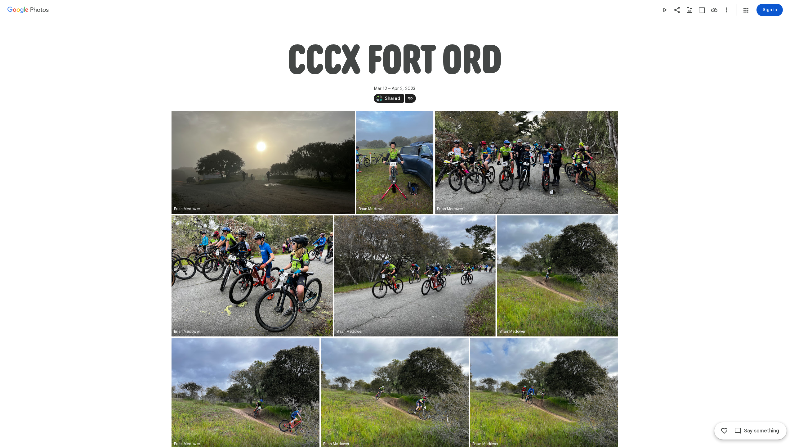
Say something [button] (761, 431)
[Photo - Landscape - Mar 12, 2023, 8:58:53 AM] (526, 162)
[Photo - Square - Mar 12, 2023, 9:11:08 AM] (557, 275)
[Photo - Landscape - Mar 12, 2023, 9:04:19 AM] (252, 275)
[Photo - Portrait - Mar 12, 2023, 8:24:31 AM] (394, 162)
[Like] (724, 431)
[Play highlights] (664, 9)
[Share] (677, 10)
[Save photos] (714, 10)
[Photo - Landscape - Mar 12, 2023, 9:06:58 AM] (414, 275)
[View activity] (702, 10)
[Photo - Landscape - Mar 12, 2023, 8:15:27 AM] (263, 162)
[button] (746, 10)
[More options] (726, 10)
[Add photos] (689, 10)
